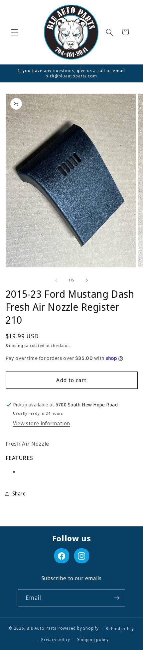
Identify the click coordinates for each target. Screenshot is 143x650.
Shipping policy (93, 639)
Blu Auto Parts (41, 628)
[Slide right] (86, 280)
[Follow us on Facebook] (61, 555)
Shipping (14, 345)
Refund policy (120, 628)
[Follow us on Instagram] (81, 555)
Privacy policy (55, 639)
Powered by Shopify (78, 628)
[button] (15, 32)
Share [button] (19, 493)
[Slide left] (56, 280)
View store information (41, 423)
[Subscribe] (117, 597)
